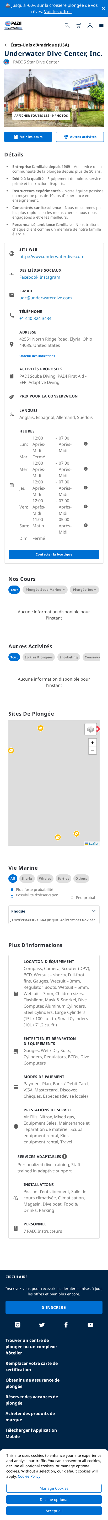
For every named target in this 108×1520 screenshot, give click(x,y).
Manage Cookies (54, 1488)
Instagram (50, 277)
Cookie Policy (29, 1476)
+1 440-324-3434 (35, 318)
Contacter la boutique (54, 554)
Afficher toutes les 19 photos (41, 115)
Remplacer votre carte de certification (32, 1366)
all (12, 878)
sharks (27, 878)
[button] (40, 728)
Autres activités (83, 137)
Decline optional (54, 1499)
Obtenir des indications (37, 356)
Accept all (54, 1510)
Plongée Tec (83, 589)
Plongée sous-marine (43, 589)
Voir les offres (58, 11)
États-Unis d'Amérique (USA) (38, 45)
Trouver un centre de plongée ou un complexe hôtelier (31, 1346)
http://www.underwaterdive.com (51, 256)
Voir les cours (31, 137)
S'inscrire (54, 1307)
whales (45, 878)
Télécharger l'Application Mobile (31, 1433)
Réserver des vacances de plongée (32, 1400)
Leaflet (93, 843)
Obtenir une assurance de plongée (33, 1383)
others (81, 878)
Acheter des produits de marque (30, 1417)
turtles (63, 878)
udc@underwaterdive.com (45, 298)
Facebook (29, 277)
